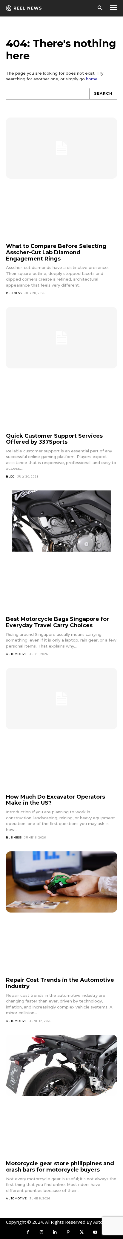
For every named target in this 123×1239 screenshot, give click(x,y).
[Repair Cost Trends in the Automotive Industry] (61, 882)
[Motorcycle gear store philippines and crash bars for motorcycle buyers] (61, 1065)
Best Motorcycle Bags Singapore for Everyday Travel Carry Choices (57, 622)
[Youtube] (95, 1232)
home (92, 78)
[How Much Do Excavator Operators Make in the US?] (61, 698)
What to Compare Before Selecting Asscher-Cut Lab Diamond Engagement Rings (56, 252)
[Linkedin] (55, 1232)
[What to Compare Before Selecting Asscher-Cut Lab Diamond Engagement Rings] (61, 148)
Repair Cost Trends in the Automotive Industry (60, 983)
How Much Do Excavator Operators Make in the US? (55, 800)
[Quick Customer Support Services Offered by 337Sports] (61, 337)
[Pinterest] (68, 1232)
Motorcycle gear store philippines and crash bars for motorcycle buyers (60, 1166)
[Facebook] (28, 1232)
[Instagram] (41, 1232)
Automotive (16, 654)
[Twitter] (81, 1232)
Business (13, 293)
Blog (10, 476)
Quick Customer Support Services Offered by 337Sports (54, 439)
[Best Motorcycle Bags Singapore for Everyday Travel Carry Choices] (61, 521)
